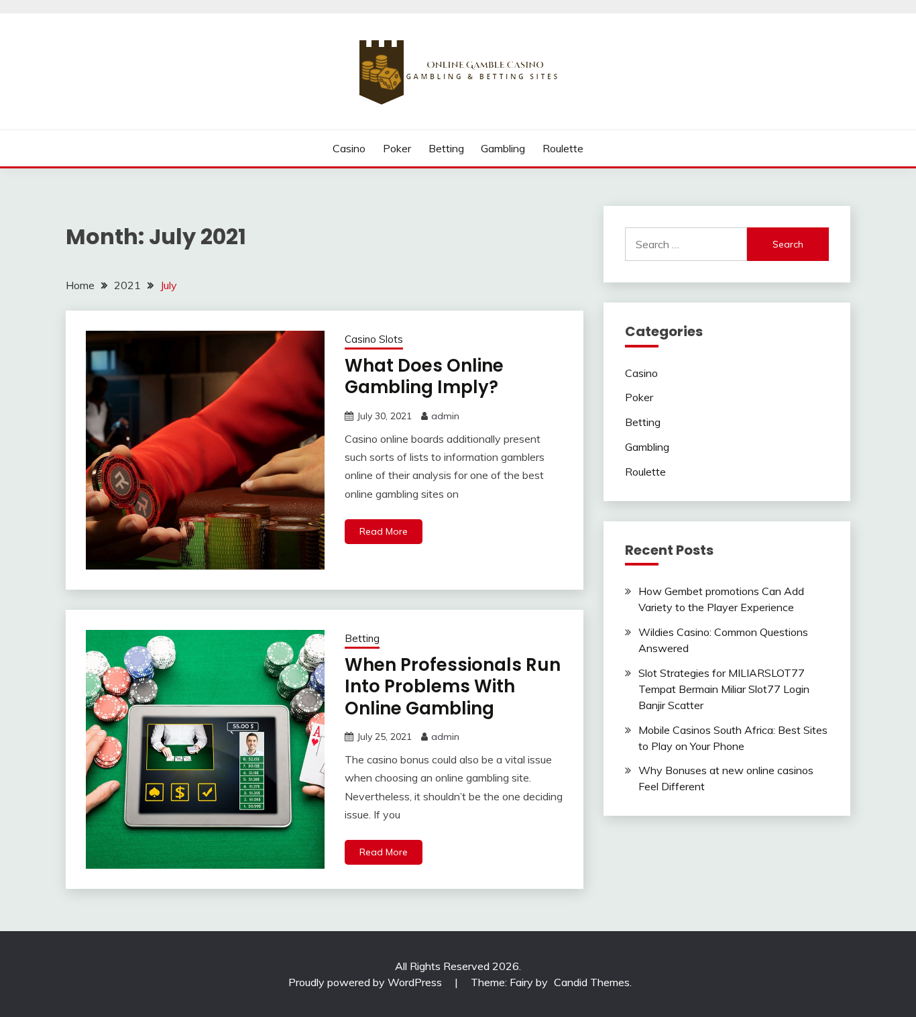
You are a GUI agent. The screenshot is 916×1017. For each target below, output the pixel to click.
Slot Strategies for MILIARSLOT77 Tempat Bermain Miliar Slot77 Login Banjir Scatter (723, 689)
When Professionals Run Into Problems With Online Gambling (453, 686)
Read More (383, 531)
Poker (397, 148)
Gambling (503, 148)
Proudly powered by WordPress (366, 982)
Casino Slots (374, 339)
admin (445, 416)
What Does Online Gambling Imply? (424, 377)
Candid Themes (592, 982)
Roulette (562, 148)
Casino (349, 148)
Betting (446, 148)
